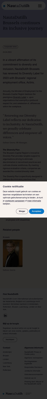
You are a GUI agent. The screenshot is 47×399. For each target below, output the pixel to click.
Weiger (22, 212)
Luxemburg (7, 363)
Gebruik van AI (30, 378)
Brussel (6, 356)
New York (6, 367)
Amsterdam (7, 352)
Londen (6, 359)
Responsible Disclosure (33, 367)
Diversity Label (19, 98)
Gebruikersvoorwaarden (33, 375)
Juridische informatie (32, 371)
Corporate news (10, 47)
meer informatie (34, 201)
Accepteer (36, 212)
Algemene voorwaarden (33, 358)
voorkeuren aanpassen (15, 201)
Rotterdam (7, 370)
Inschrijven (10, 340)
